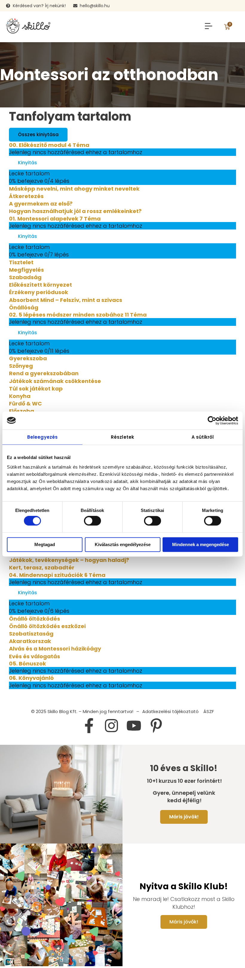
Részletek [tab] (122, 437)
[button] (208, 26)
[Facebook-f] (89, 725)
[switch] (92, 521)
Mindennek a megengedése (200, 544)
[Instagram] (111, 725)
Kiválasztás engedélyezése (123, 544)
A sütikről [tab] (203, 437)
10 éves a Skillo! (184, 768)
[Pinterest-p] (156, 725)
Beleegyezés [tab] (42, 437)
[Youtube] (133, 725)
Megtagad (44, 544)
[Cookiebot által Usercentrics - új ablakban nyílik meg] (212, 420)
